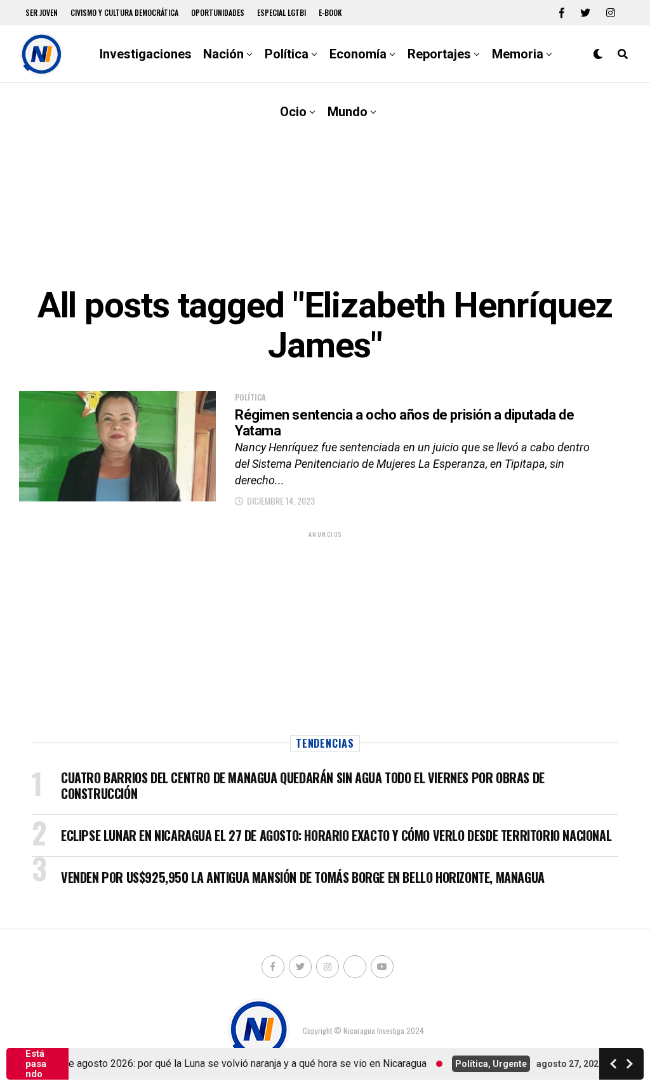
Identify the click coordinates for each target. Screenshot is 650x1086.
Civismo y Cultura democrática (124, 12)
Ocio (293, 111)
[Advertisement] (325, 184)
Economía (358, 54)
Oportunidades (217, 12)
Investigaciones (146, 54)
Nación (223, 54)
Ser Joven (41, 12)
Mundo (348, 111)
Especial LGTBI (281, 12)
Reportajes (439, 54)
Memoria (517, 54)
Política (286, 54)
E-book (330, 12)
